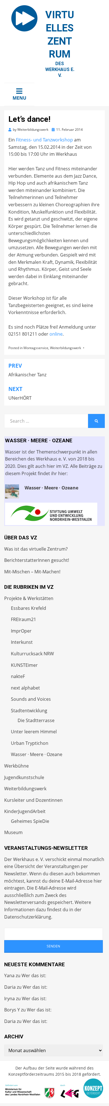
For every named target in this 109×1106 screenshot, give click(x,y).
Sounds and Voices (31, 699)
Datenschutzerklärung (27, 917)
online (56, 334)
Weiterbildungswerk (65, 347)
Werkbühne (16, 766)
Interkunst (22, 642)
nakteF (18, 676)
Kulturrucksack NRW (32, 654)
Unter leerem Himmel (34, 732)
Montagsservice (35, 347)
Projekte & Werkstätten (28, 598)
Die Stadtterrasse (36, 720)
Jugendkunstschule (24, 777)
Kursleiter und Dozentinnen (33, 800)
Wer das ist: (34, 975)
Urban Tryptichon (29, 743)
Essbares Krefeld (28, 608)
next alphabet (25, 688)
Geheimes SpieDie (30, 821)
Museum (13, 832)
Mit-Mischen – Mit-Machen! (32, 572)
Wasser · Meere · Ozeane (36, 754)
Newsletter (15, 874)
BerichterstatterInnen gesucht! (36, 560)
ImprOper (21, 631)
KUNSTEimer (24, 665)
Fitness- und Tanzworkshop (44, 140)
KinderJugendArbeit (25, 811)
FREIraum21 (23, 619)
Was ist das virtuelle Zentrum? (36, 549)
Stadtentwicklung (29, 710)
